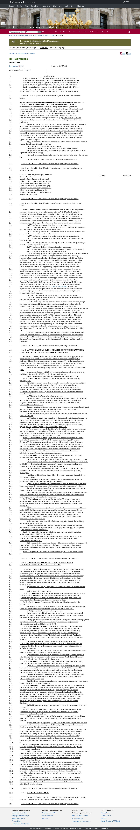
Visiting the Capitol (18, 818)
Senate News (106, 816)
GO (40, 32)
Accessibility (16, 821)
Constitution (73, 32)
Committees (45, 6)
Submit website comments (81, 821)
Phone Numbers (77, 819)
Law (60, 6)
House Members (47, 816)
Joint (26, 6)
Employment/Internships (20, 816)
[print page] (129, 31)
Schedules (34, 6)
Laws (51, 32)
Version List (13, 53)
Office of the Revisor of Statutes (33, 27)
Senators (45, 818)
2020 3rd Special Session (42, 35)
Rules (56, 32)
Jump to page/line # (16, 70)
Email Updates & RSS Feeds (111, 821)
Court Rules (64, 32)
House (11, 6)
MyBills (104, 818)
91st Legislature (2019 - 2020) (23, 35)
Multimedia (69, 6)
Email (86, 816)
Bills (54, 6)
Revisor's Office (84, 32)
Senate (19, 6)
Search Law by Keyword (100, 32)
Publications (80, 6)
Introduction (13, 66)
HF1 (53, 35)
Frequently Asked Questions (21, 824)
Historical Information (19, 813)
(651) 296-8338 (77, 816)
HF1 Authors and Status (26, 53)
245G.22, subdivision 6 (59, 286)
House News (106, 813)
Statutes (45, 32)
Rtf (129, 54)
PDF (123, 54)
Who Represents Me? (49, 813)
